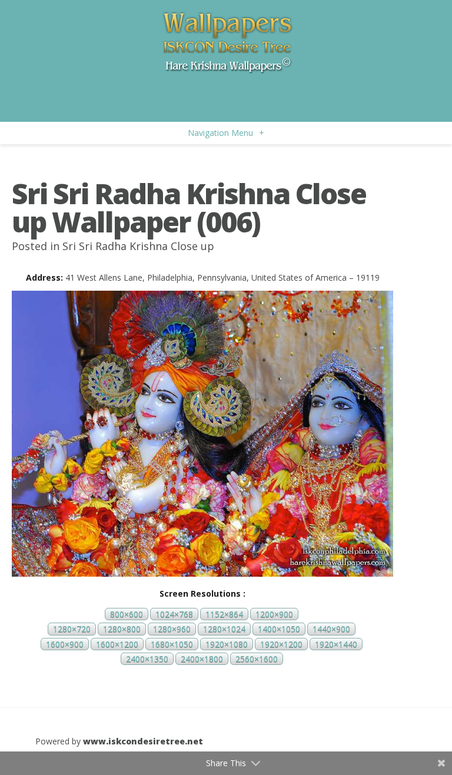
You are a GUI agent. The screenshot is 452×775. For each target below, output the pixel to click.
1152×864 (224, 614)
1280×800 (122, 629)
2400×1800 (202, 658)
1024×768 (174, 614)
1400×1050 (279, 629)
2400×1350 (147, 658)
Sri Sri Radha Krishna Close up (138, 246)
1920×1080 (226, 644)
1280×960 (172, 629)
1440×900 (331, 629)
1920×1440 (336, 644)
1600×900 (65, 644)
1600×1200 (117, 644)
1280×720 (72, 629)
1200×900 (274, 614)
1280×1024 (224, 629)
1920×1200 (281, 644)
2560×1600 (256, 658)
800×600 (126, 614)
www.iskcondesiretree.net (143, 741)
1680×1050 (172, 644)
